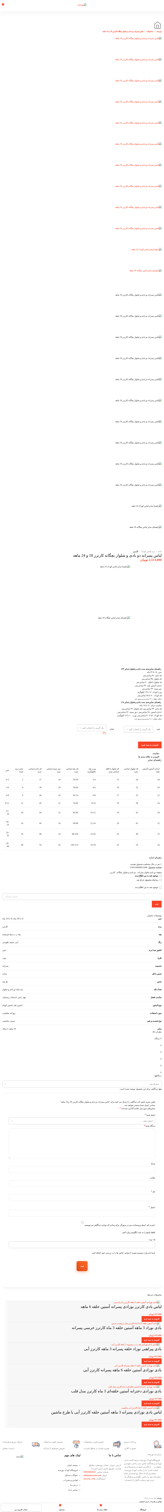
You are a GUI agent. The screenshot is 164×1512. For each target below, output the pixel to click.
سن (158, 729)
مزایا (153, 1163)
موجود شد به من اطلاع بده (147, 887)
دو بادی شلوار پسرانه (147, 872)
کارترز (135, 551)
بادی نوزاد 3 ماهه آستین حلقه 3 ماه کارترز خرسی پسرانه (117, 1328)
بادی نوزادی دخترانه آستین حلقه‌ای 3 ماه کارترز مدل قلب (116, 1391)
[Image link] (19, 1456)
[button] (152, 1319)
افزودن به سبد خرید (149, 745)
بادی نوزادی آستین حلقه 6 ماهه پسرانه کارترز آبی (122, 1370)
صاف (104, 732)
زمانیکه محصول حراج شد (148, 880)
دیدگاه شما (149, 1125)
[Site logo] (82, 4)
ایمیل (152, 1207)
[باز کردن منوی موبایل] (160, 5)
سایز (112, 729)
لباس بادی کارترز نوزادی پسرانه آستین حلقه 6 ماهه (121, 1307)
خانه (159, 551)
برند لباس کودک (148, 551)
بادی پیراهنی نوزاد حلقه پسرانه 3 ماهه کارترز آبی (123, 1349)
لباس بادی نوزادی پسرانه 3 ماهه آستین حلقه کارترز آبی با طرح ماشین (106, 1412)
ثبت (156, 904)
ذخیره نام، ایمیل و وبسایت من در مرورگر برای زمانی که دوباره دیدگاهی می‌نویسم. (119, 1225)
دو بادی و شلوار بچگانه (126, 872)
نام (153, 1191)
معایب (152, 1177)
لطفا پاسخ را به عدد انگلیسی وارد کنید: (138, 1232)
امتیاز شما (150, 1114)
